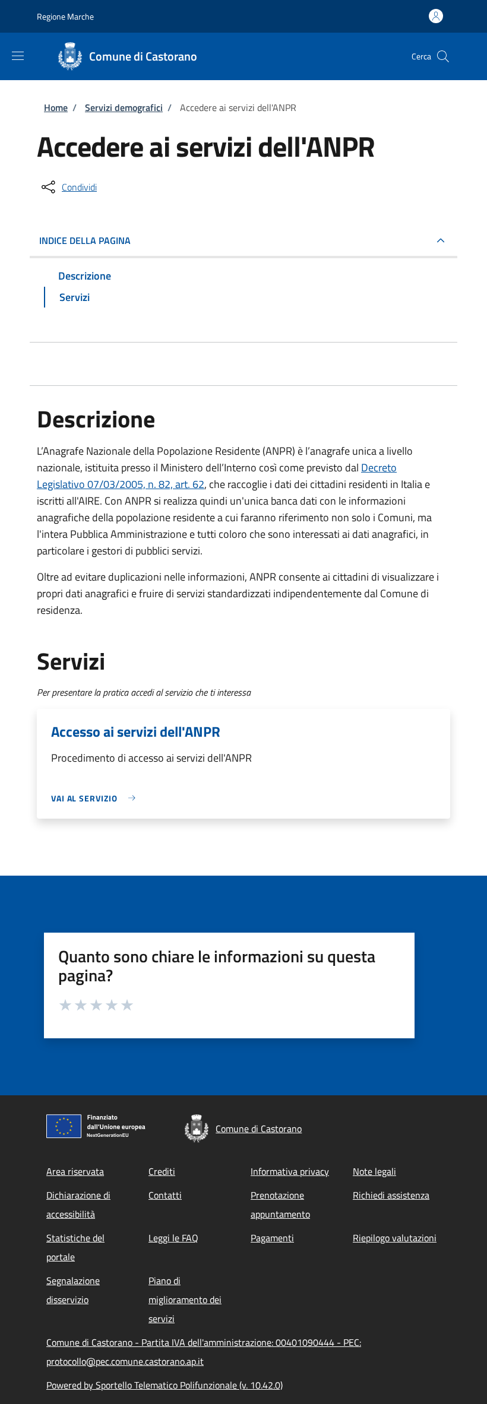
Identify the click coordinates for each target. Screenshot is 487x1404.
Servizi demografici (124, 107)
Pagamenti (272, 1238)
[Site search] (443, 56)
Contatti (165, 1195)
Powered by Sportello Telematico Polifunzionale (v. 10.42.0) (164, 1385)
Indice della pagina (85, 240)
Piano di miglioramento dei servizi (185, 1299)
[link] (96, 798)
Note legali (374, 1171)
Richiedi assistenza (391, 1195)
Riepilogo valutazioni (395, 1238)
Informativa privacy (290, 1171)
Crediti (161, 1171)
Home (56, 107)
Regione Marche (65, 16)
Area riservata (75, 1171)
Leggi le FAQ (173, 1238)
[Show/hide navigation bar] (18, 56)
